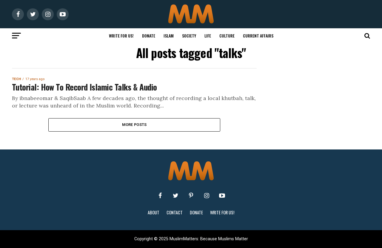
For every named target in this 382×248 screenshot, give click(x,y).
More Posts (134, 124)
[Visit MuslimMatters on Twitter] (175, 196)
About (153, 212)
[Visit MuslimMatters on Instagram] (206, 196)
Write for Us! (121, 35)
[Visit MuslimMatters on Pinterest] (191, 196)
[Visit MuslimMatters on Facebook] (160, 196)
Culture (227, 35)
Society (189, 35)
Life (207, 35)
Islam (169, 35)
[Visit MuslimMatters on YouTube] (222, 196)
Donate (148, 35)
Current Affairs (258, 35)
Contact (175, 212)
